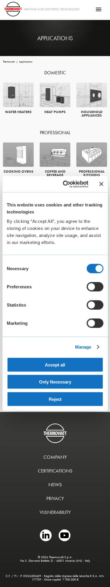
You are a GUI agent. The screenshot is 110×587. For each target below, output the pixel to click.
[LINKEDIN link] (46, 540)
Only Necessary (55, 381)
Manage (83, 346)
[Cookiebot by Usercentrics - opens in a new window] (65, 184)
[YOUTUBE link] (64, 540)
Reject (55, 398)
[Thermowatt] (13, 9)
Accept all (55, 364)
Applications (25, 61)
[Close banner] (101, 184)
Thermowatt (9, 61)
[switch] (95, 286)
